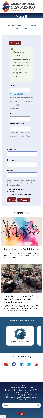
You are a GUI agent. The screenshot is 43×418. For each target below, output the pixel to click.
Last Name (12, 160)
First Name (12, 150)
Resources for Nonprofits (21, 320)
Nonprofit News (21, 212)
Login (21, 413)
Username (14, 85)
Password (14, 114)
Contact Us (10, 394)
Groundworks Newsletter (21, 194)
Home (19, 6)
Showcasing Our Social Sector (21, 249)
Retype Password (17, 123)
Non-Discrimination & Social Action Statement (21, 398)
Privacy (20, 394)
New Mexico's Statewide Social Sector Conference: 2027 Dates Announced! (21, 299)
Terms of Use (31, 394)
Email (10, 171)
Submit (12, 200)
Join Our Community (21, 356)
